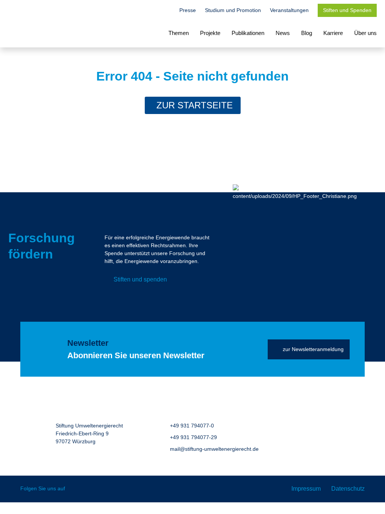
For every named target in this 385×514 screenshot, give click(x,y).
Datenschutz (348, 488)
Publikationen (248, 33)
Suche (166, 11)
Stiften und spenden (140, 279)
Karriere (333, 33)
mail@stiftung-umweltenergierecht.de (214, 449)
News (283, 33)
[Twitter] (76, 489)
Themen (178, 33)
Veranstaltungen (289, 10)
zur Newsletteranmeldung (313, 349)
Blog (306, 33)
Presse (187, 10)
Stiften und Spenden (347, 10)
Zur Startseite (194, 105)
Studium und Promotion (233, 10)
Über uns (365, 33)
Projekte (210, 33)
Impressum (306, 488)
